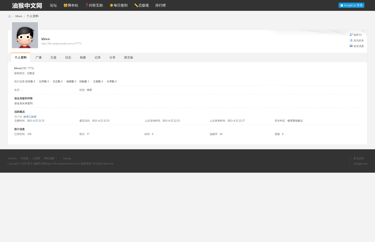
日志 (68, 57)
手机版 (24, 158)
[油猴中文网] (27, 5)
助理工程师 (29, 116)
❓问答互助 (94, 5)
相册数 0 (71, 81)
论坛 (53, 5)
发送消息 (359, 46)
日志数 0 (57, 81)
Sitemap (67, 158)
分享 (112, 57)
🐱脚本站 (70, 5)
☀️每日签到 (118, 5)
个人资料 (21, 57)
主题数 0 (98, 81)
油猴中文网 (9, 16)
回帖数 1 (84, 81)
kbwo (18, 16)
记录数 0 (44, 81)
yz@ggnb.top (360, 163)
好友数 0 (30, 81)
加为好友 (359, 40)
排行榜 (160, 5)
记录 (98, 57)
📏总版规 (141, 5)
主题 (53, 57)
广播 (39, 57)
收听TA (358, 34)
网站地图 (49, 158)
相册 (83, 57)
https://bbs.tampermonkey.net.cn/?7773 (61, 43)
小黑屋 (36, 158)
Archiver (12, 158)
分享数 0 (112, 81)
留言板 (128, 57)
